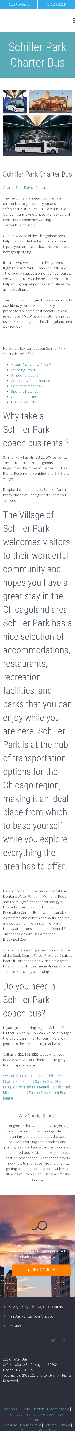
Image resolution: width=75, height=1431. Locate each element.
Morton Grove (30, 1424)
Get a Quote (42, 1269)
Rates (28, 187)
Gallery (57, 1306)
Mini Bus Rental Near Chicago (30, 1316)
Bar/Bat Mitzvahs (24, 402)
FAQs (40, 1306)
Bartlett (38, 1408)
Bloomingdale (58, 1408)
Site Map (14, 1325)
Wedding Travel (23, 369)
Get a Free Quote (19, 4)
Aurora (25, 1408)
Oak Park (50, 1424)
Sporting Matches (24, 391)
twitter (53, 1341)
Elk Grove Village (50, 1414)
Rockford (10, 1424)
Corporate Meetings (26, 385)
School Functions (24, 375)
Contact (41, 187)
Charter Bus (12, 187)
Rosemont (37, 1419)
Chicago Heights (22, 1414)
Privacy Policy (18, 1306)
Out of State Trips (24, 396)
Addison (10, 1408)
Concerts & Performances (31, 380)
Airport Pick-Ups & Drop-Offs (33, 364)
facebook (64, 1341)
